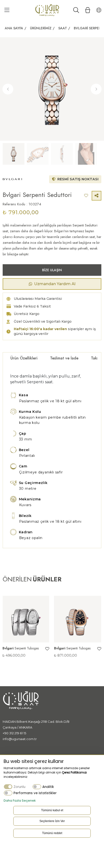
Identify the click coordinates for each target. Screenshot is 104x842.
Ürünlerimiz (41, 28)
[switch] (37, 786)
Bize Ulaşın (52, 270)
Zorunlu (19, 787)
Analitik (48, 787)
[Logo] (47, 10)
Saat (62, 28)
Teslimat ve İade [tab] (64, 358)
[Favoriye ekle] (19, 649)
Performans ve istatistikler (35, 793)
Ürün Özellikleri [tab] (23, 358)
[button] (96, 89)
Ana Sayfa (14, 28)
